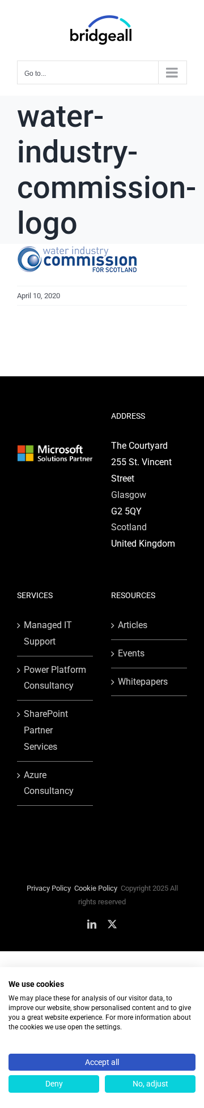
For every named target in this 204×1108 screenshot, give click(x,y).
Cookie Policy (95, 888)
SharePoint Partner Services (46, 730)
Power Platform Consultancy (55, 678)
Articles (132, 625)
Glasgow (128, 494)
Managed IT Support (48, 633)
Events (131, 653)
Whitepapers (143, 681)
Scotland (129, 527)
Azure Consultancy (49, 783)
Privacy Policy (49, 888)
